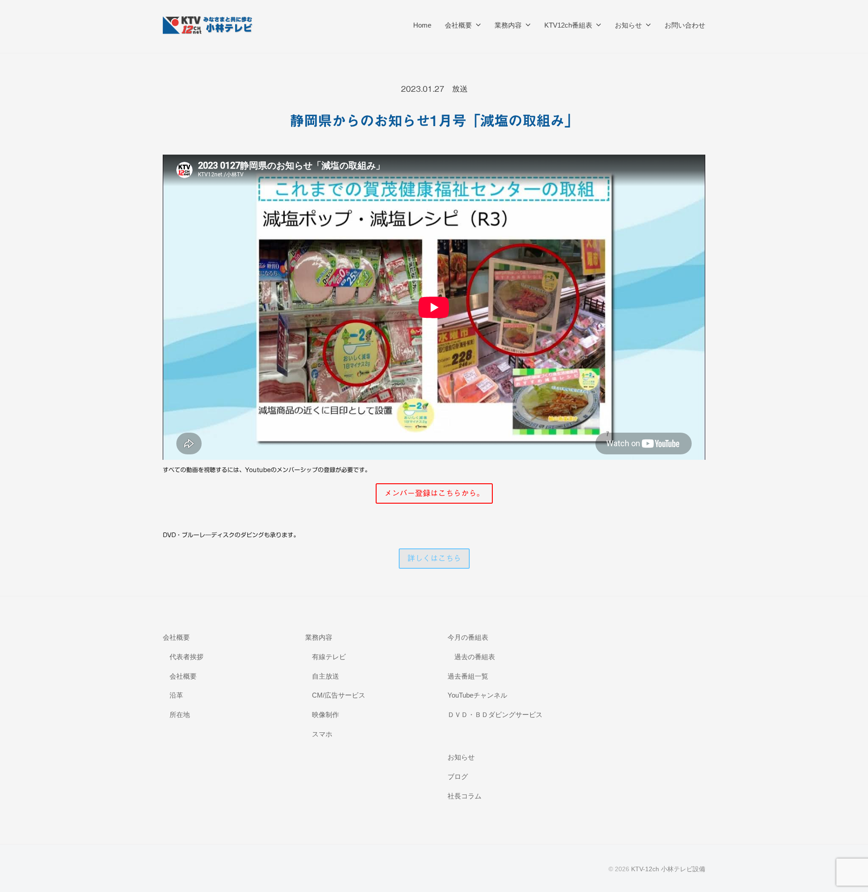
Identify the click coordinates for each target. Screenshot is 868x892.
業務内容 (508, 25)
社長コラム (464, 796)
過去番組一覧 (468, 676)
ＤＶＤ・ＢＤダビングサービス (495, 714)
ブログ (458, 776)
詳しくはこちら (434, 558)
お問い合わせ (685, 25)
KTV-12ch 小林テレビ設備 (668, 869)
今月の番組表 (468, 637)
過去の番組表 (474, 657)
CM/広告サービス (338, 695)
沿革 (176, 695)
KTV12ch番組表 (568, 25)
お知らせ (628, 25)
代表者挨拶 (186, 657)
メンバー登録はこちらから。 (434, 493)
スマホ (322, 734)
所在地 (180, 714)
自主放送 (325, 676)
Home (422, 25)
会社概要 (458, 25)
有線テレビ (329, 657)
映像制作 (325, 714)
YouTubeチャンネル (477, 695)
